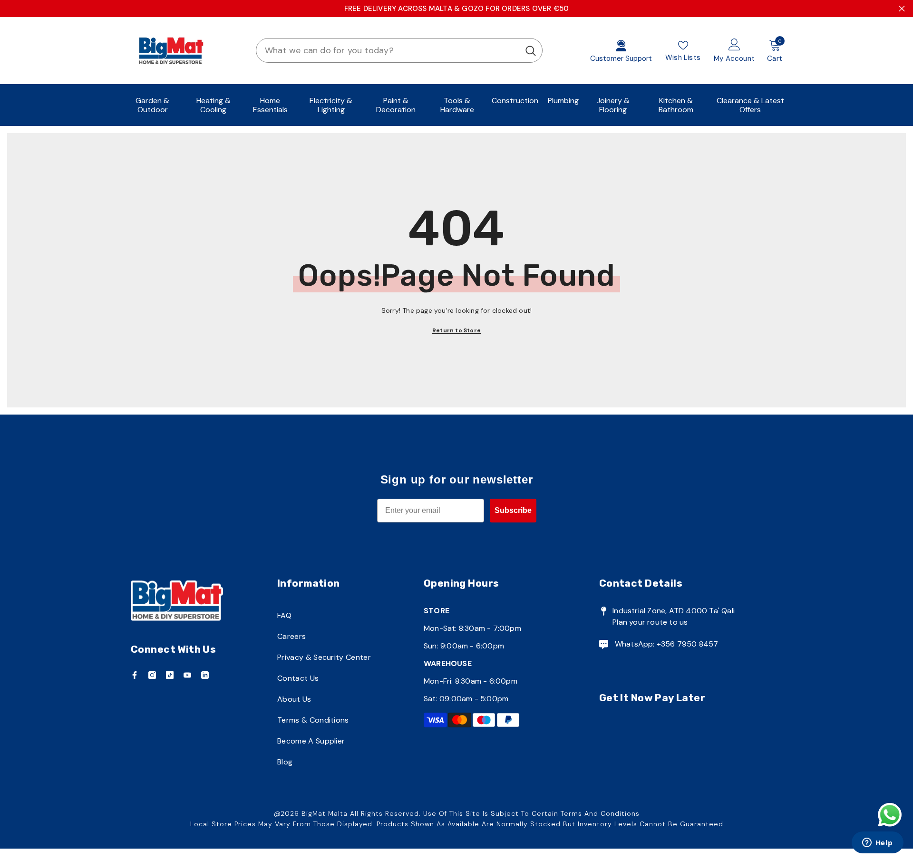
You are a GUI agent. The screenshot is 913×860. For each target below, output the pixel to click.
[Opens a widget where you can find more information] (877, 843)
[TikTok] (170, 675)
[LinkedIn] (205, 675)
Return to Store (456, 330)
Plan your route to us (650, 622)
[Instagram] (152, 675)
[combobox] (387, 50)
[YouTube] (187, 675)
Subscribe (513, 510)
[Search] (399, 50)
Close (902, 9)
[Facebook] (134, 675)
